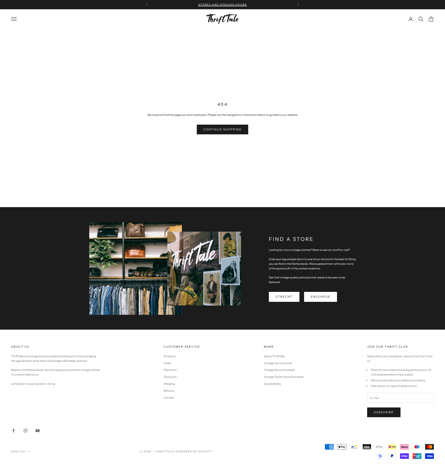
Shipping (169, 383)
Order (167, 363)
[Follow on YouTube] (37, 430)
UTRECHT (284, 296)
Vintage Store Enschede (279, 370)
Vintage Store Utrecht (278, 363)
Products (169, 356)
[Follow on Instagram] (25, 430)
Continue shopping (222, 129)
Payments (170, 370)
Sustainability (272, 383)
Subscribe (384, 412)
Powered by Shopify (194, 451)
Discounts (170, 377)
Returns (169, 390)
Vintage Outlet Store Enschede (284, 377)
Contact (169, 397)
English (18, 451)
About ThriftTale (274, 356)
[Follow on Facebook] (13, 430)
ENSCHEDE (320, 296)
